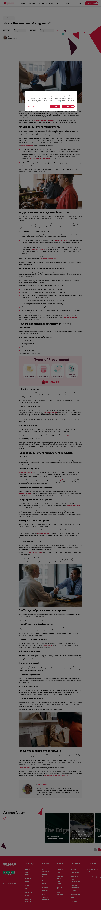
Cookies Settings (33, 106)
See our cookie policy (66, 102)
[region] (51, 101)
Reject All (55, 106)
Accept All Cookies (68, 106)
